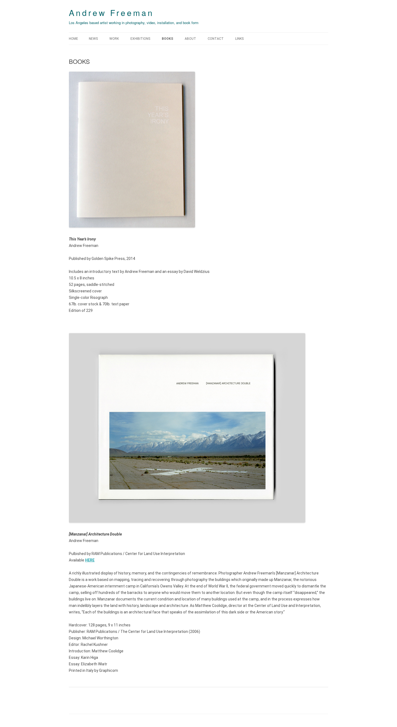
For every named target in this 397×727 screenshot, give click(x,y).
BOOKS (167, 39)
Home (73, 39)
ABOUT (190, 39)
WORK (114, 39)
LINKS (239, 39)
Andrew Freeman (111, 13)
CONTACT (216, 39)
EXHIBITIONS (140, 39)
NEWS (93, 39)
